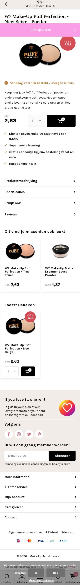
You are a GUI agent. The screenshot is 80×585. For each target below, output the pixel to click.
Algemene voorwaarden (25, 532)
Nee (55, 572)
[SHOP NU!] (28, 371)
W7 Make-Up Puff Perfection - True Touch (17, 271)
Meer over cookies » (41, 580)
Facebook (8, 434)
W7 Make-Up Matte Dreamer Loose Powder (59, 271)
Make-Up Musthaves (44, 556)
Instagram (19, 434)
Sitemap (67, 532)
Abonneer (62, 456)
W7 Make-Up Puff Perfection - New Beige (17, 348)
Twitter (29, 434)
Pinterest (39, 434)
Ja (36, 572)
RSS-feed (51, 532)
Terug (6, 4)
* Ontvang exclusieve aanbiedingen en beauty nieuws (37, 463)
